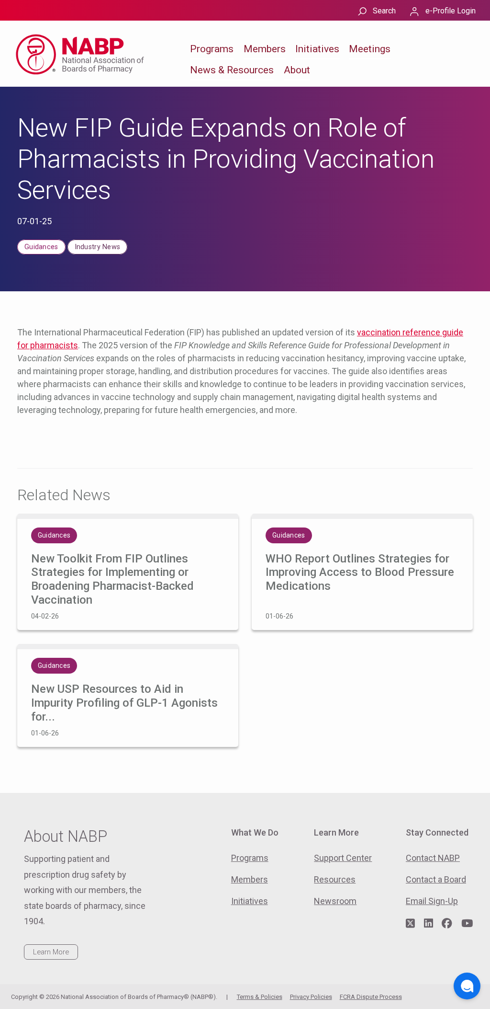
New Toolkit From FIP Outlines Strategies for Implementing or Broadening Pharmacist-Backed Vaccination (112, 579)
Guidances (41, 247)
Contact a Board (436, 879)
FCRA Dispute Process (371, 996)
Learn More (51, 952)
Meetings (369, 49)
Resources (335, 879)
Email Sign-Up (432, 901)
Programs (212, 49)
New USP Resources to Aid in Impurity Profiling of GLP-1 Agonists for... (124, 702)
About (297, 70)
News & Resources (232, 70)
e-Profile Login (450, 10)
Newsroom (335, 901)
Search (384, 10)
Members (265, 49)
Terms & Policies (259, 996)
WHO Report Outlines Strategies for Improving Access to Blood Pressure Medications (360, 572)
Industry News (98, 247)
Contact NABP (433, 858)
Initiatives (317, 49)
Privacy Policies (311, 996)
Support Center (343, 858)
